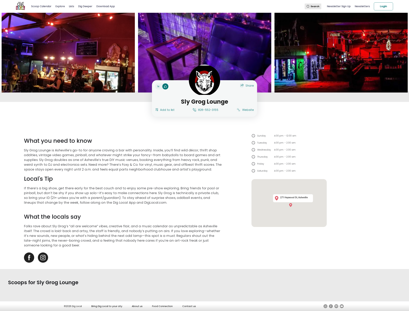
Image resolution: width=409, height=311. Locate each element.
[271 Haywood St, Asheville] (291, 205)
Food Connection (162, 306)
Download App (105, 6)
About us (137, 306)
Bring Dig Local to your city (106, 306)
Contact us (189, 306)
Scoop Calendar (41, 6)
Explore (60, 6)
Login (383, 6)
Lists (71, 6)
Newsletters (362, 6)
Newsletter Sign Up (339, 6)
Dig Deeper (85, 6)
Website (248, 109)
